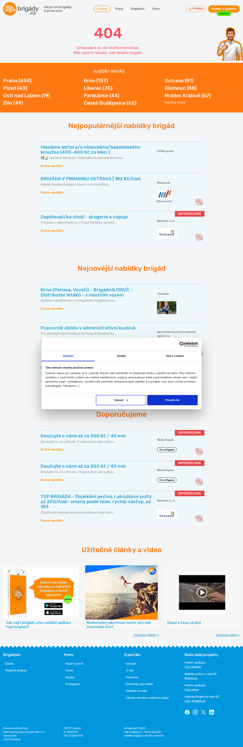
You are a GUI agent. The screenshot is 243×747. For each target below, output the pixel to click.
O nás (129, 670)
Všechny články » (146, 635)
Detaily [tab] (121, 355)
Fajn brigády (193, 667)
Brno (96, 81)
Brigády (102, 8)
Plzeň (15, 88)
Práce (119, 8)
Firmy (156, 8)
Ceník (69, 670)
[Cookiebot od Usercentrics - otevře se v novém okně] (182, 344)
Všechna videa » (228, 635)
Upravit (118, 400)
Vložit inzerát (74, 663)
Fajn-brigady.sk (195, 701)
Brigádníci (137, 8)
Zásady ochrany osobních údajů (147, 697)
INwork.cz (191, 678)
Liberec (98, 88)
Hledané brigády (16, 670)
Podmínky (132, 677)
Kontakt (131, 663)
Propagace (72, 684)
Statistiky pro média (139, 684)
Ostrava (179, 81)
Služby (69, 677)
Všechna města (175, 102)
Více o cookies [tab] (175, 355)
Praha (17, 81)
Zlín (13, 103)
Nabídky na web (136, 691)
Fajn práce (192, 689)
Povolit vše (172, 400)
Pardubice (101, 95)
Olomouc (180, 88)
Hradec (188, 95)
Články (9, 663)
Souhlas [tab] (68, 355)
